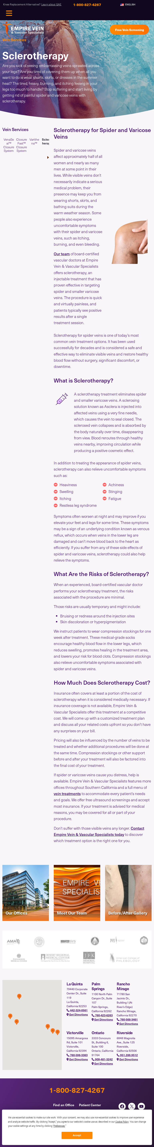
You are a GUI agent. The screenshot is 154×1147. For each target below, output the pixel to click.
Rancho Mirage (123, 986)
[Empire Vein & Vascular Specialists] (23, 29)
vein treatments (67, 793)
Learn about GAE (51, 4)
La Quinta (75, 983)
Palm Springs (98, 986)
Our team (62, 253)
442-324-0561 (78, 1010)
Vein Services (14, 39)
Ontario (98, 1032)
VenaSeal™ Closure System (8, 145)
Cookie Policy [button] (122, 1121)
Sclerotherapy (47, 141)
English (130, 4)
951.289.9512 (129, 1055)
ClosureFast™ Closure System (21, 145)
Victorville (75, 1032)
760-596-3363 (78, 1055)
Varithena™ (34, 141)
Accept (77, 1135)
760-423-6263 (103, 1015)
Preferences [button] (59, 1126)
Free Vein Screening (129, 30)
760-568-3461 (129, 1019)
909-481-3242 (103, 1059)
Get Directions (78, 1014)
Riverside (125, 1032)
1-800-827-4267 (77, 1090)
